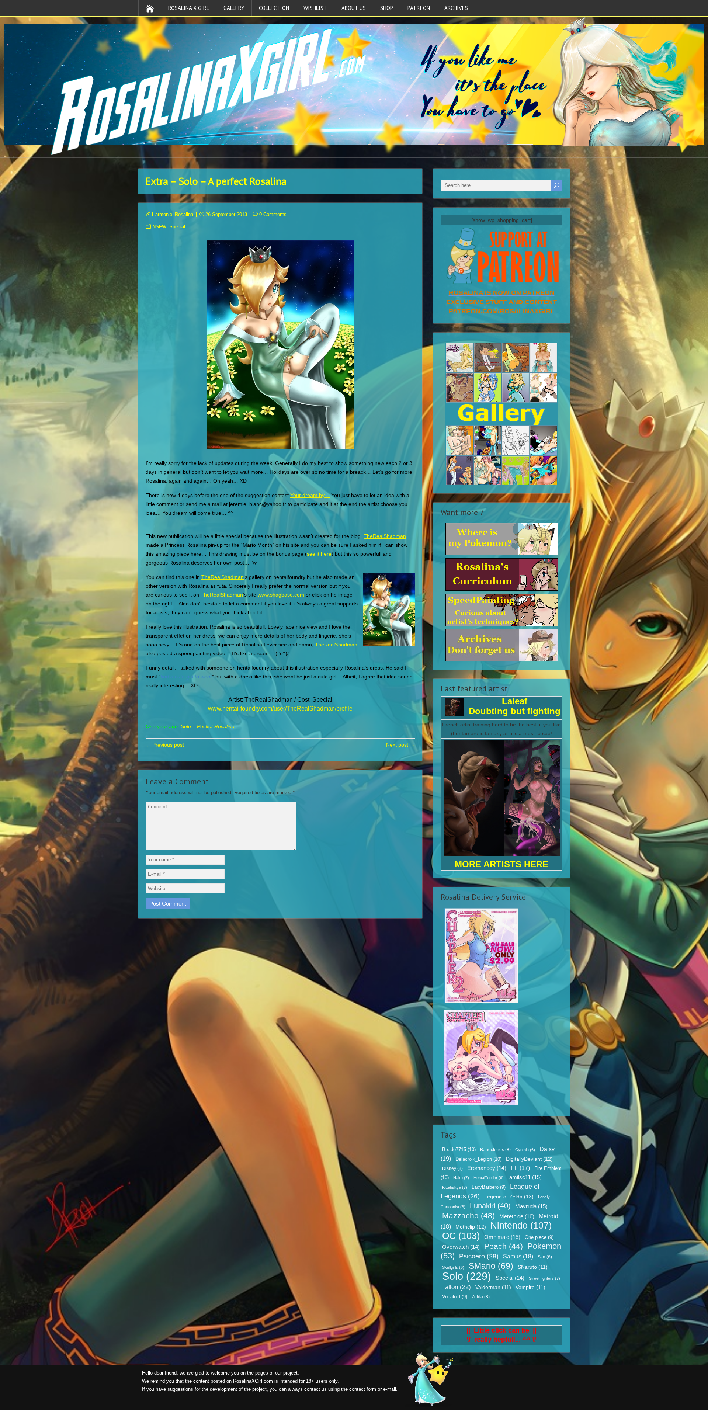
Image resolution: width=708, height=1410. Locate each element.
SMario (491, 1266)
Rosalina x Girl (188, 7)
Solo (466, 1276)
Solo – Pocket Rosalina (208, 726)
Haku (461, 1177)
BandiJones (495, 1149)
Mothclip (470, 1227)
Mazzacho (468, 1215)
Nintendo (521, 1225)
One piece (539, 1237)
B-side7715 (459, 1149)
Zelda (481, 1296)
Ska (545, 1257)
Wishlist (315, 7)
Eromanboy (486, 1168)
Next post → (400, 745)
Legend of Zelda (509, 1196)
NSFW (159, 226)
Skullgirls (453, 1267)
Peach (503, 1246)
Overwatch (461, 1247)
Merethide (516, 1216)
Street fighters (544, 1278)
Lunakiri (490, 1206)
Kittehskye (454, 1187)
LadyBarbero (489, 1187)
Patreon (418, 7)
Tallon (456, 1287)
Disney (452, 1168)
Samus (518, 1256)
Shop (386, 7)
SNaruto (533, 1267)
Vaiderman (493, 1287)
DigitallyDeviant (529, 1159)
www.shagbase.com (281, 595)
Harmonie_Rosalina (172, 214)
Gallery (233, 7)
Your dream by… (310, 495)
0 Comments (273, 214)
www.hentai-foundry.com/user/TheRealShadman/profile (280, 708)
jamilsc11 (525, 1177)
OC (461, 1235)
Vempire (530, 1287)
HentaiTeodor (488, 1177)
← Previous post (165, 745)
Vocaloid (454, 1296)
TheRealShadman (385, 536)
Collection (274, 7)
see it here (319, 554)
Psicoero (479, 1256)
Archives (456, 7)
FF (520, 1168)
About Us (353, 7)
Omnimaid (502, 1237)
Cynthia (525, 1149)
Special (177, 226)
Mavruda (531, 1206)
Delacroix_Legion (478, 1159)
